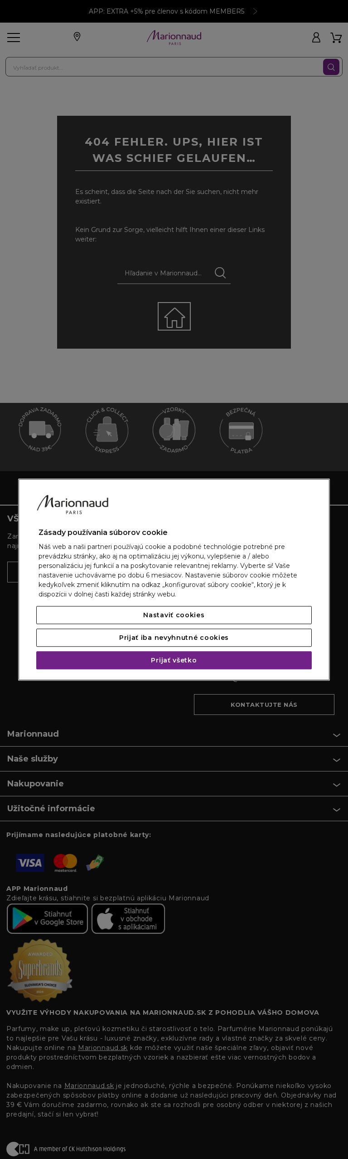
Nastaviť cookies (173, 615)
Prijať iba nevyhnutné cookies (174, 638)
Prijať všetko (174, 660)
